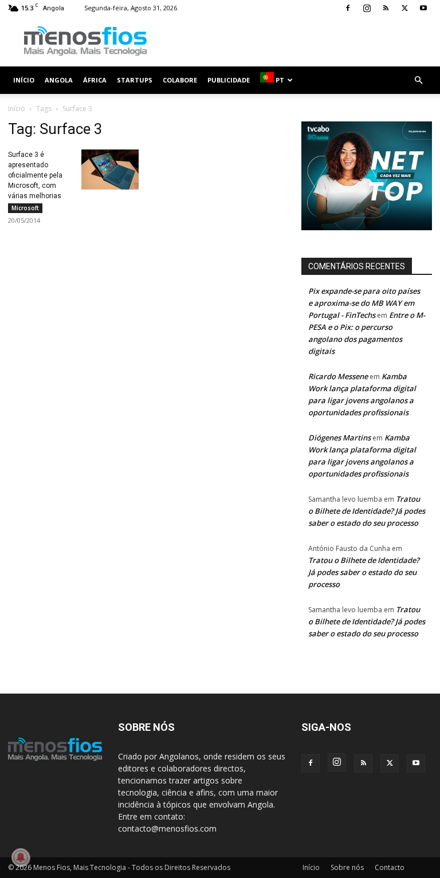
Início (23, 80)
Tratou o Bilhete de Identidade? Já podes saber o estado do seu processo (366, 511)
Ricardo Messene (338, 376)
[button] (418, 80)
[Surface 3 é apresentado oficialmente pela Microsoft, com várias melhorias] (110, 169)
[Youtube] (423, 8)
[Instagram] (366, 8)
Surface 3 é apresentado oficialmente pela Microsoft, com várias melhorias (35, 175)
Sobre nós (347, 867)
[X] (404, 8)
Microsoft (25, 208)
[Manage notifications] (20, 857)
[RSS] (385, 8)
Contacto (389, 867)
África (95, 80)
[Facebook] (347, 8)
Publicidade (228, 80)
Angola (59, 80)
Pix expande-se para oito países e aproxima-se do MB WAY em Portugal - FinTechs (364, 303)
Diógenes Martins (339, 437)
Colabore (180, 80)
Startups (134, 80)
